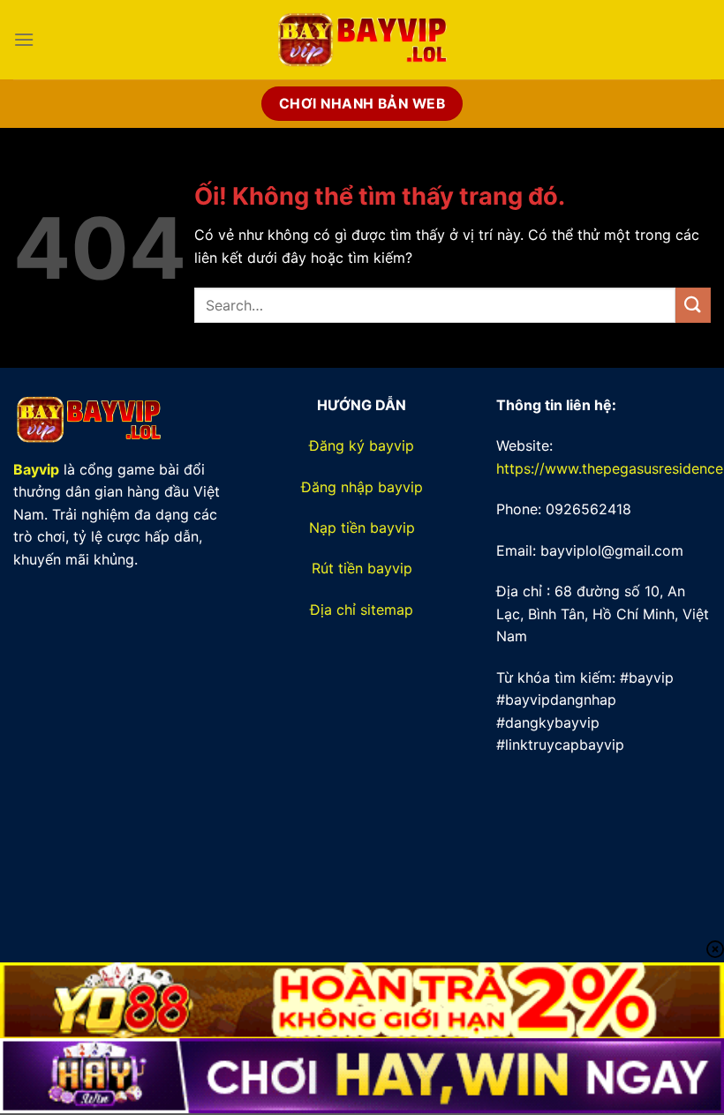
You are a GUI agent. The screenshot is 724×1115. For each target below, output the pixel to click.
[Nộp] (693, 305)
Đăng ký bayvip (361, 445)
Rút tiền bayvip (362, 568)
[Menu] (23, 39)
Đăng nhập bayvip (362, 487)
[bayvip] (362, 40)
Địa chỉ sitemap (361, 609)
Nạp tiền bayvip (362, 527)
